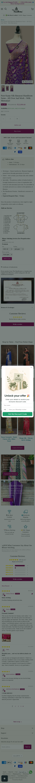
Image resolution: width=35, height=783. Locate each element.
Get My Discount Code (17, 414)
